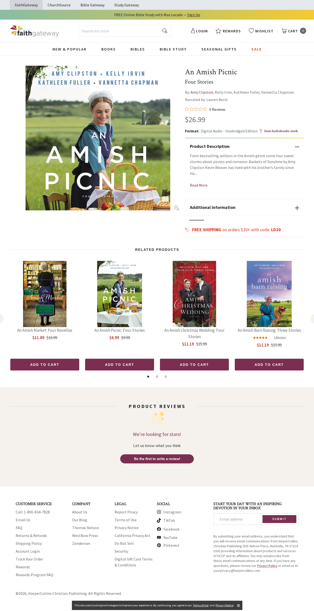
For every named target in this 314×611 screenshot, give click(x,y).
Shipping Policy (29, 543)
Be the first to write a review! (157, 459)
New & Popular (69, 49)
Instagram (172, 511)
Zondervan (81, 543)
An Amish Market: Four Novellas (44, 330)
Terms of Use (126, 519)
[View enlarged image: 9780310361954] (98, 138)
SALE (256, 49)
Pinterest (171, 545)
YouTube (170, 537)
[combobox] (124, 31)
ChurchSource (59, 4)
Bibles (138, 49)
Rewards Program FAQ (34, 574)
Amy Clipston (202, 92)
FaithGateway (26, 4)
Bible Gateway (92, 4)
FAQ (19, 527)
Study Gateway (126, 4)
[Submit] (164, 30)
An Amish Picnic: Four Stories (119, 330)
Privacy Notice (127, 527)
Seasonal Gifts (219, 49)
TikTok (169, 520)
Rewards (23, 566)
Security (121, 551)
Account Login (28, 551)
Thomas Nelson (85, 527)
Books (108, 49)
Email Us (23, 519)
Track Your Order (29, 559)
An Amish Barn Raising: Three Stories (269, 330)
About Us (79, 511)
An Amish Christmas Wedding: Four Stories (194, 333)
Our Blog (79, 519)
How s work (281, 131)
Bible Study (173, 49)
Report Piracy (126, 511)
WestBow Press (85, 535)
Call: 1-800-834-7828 (33, 511)
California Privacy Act (132, 535)
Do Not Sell (124, 543)
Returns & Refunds (31, 535)
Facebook (171, 529)
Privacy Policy (267, 565)
